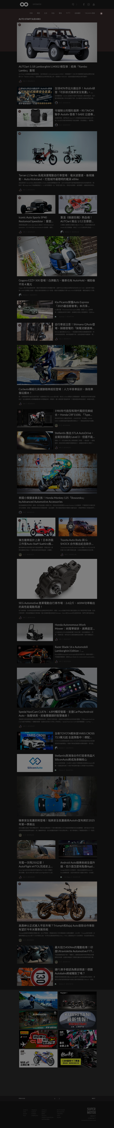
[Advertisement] (57, 27)
